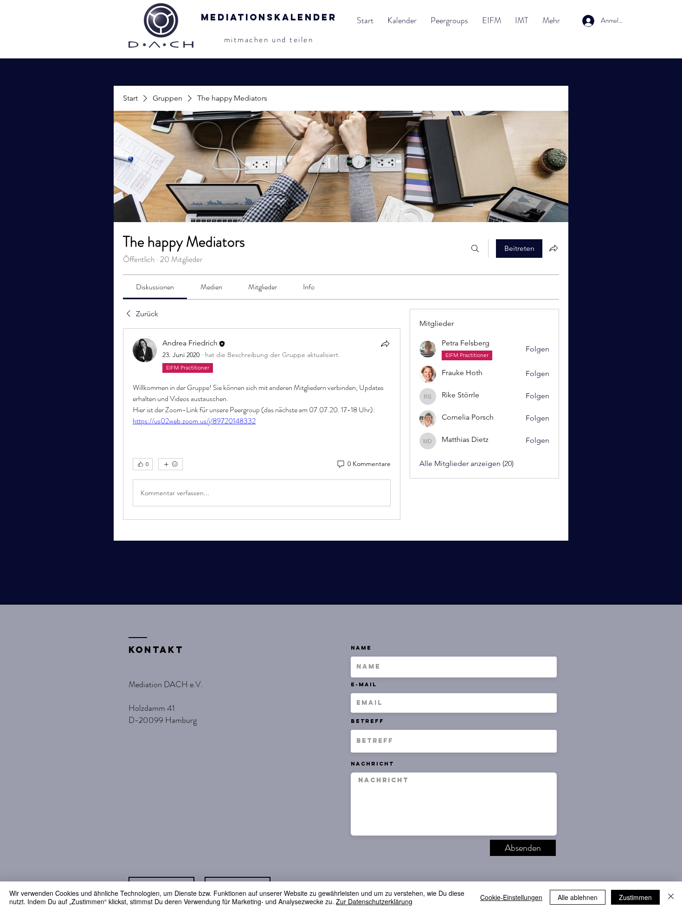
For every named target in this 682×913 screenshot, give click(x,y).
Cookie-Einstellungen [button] (511, 897)
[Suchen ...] (475, 248)
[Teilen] (385, 343)
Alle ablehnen (578, 897)
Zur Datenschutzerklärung (374, 901)
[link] (155, 286)
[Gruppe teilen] (553, 248)
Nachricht (372, 763)
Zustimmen (635, 897)
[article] (261, 424)
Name (361, 647)
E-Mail (364, 684)
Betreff (367, 721)
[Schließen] (670, 897)
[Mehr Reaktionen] (170, 464)
